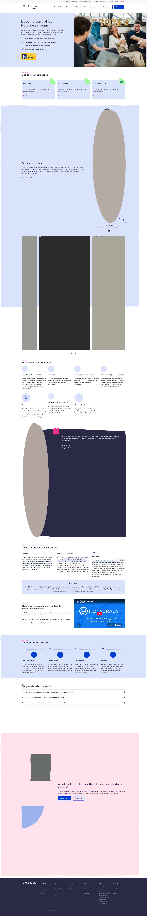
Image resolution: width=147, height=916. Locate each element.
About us (86, 889)
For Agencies (77, 7)
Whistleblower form (104, 897)
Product (69, 7)
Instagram (116, 886)
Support (43, 891)
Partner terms (59, 897)
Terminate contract (104, 893)
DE (60, 910)
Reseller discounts (60, 889)
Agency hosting (59, 886)
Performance (44, 886)
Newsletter (73, 889)
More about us (64, 798)
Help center (102, 889)
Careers (86, 891)
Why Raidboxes (59, 7)
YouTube (115, 891)
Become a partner (60, 895)
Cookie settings (103, 903)
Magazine (72, 886)
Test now (119, 7)
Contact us (107, 7)
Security (43, 893)
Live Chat (101, 886)
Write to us (78, 798)
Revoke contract (103, 895)
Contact (86, 893)
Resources (93, 7)
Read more (26, 96)
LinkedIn (115, 889)
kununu (115, 893)
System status (103, 891)
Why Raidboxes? (88, 886)
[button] (73, 692)
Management (44, 889)
